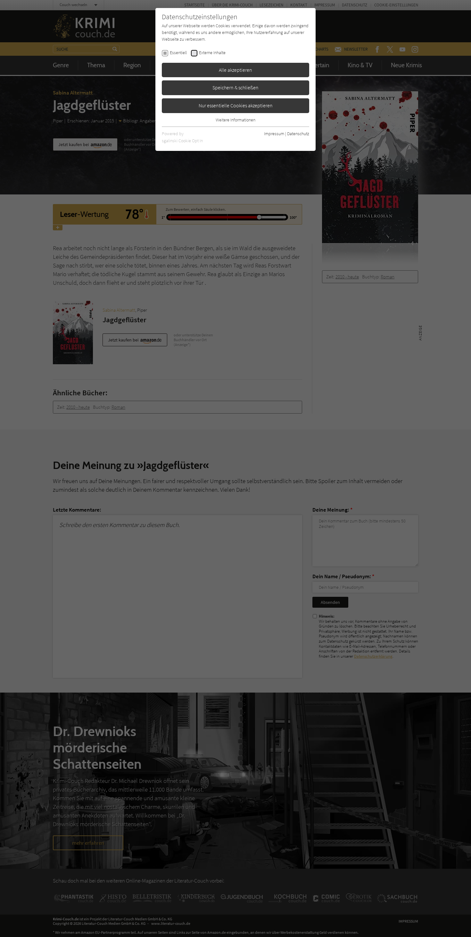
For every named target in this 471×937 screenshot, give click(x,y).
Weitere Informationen (235, 120)
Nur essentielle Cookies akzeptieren (236, 105)
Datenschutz (298, 133)
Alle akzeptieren (235, 70)
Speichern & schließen (235, 87)
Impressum (274, 133)
